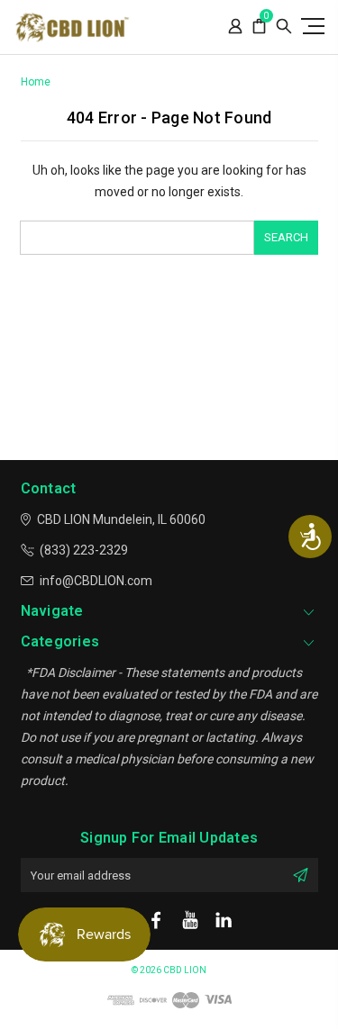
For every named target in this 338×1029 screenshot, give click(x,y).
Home (35, 82)
